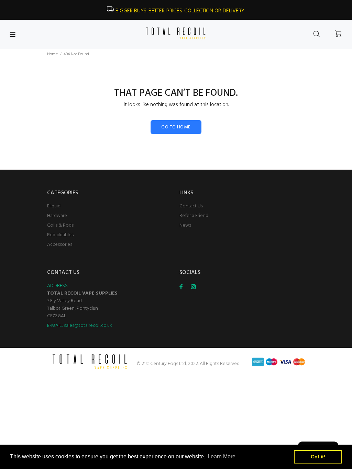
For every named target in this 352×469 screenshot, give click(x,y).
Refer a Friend (193, 216)
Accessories (59, 245)
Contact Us (191, 206)
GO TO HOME (175, 127)
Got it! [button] (318, 456)
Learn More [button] (221, 456)
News (185, 225)
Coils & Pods (60, 225)
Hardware (57, 216)
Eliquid (53, 206)
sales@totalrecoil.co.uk (88, 326)
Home (52, 54)
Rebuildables (60, 235)
